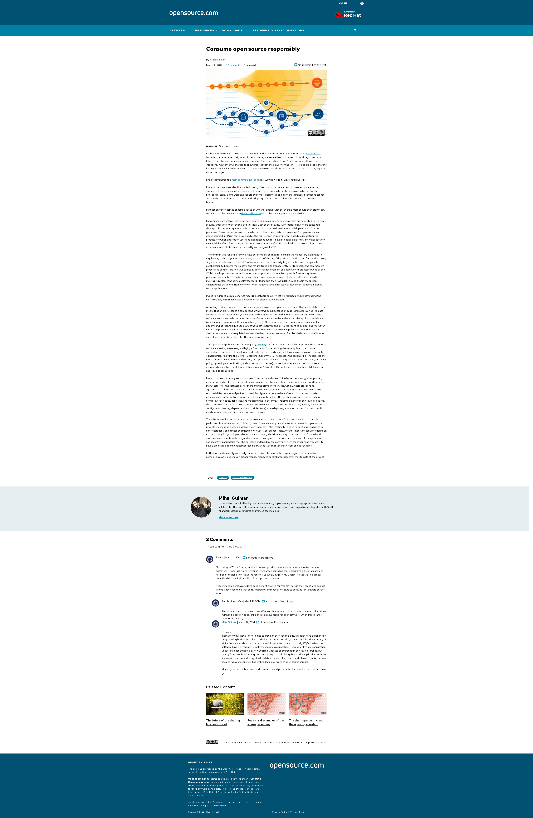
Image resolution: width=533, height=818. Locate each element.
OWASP (260, 344)
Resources (204, 30)
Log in (342, 3)
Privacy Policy (279, 812)
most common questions (245, 179)
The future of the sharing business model (223, 722)
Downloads (232, 30)
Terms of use (297, 812)
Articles (177, 30)
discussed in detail (251, 213)
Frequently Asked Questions (278, 30)
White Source (228, 307)
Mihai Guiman (217, 59)
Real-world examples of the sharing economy (265, 722)
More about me (228, 517)
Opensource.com (198, 778)
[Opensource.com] (193, 14)
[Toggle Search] (355, 30)
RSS (362, 3)
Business (223, 478)
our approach (313, 153)
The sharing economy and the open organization (306, 722)
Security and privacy (242, 478)
